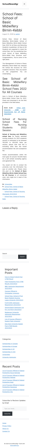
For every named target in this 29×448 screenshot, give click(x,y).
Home (4, 423)
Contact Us (6, 431)
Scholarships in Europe (9, 346)
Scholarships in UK (8, 349)
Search (4, 253)
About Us (5, 428)
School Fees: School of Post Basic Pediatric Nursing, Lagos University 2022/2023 (14, 298)
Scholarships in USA (8, 352)
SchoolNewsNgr (10, 4)
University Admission (9, 357)
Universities (8, 184)
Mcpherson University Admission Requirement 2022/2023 (12, 314)
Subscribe (7, 413)
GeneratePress (14, 445)
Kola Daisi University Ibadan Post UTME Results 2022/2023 (14, 326)
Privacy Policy (6, 426)
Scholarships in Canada (10, 343)
